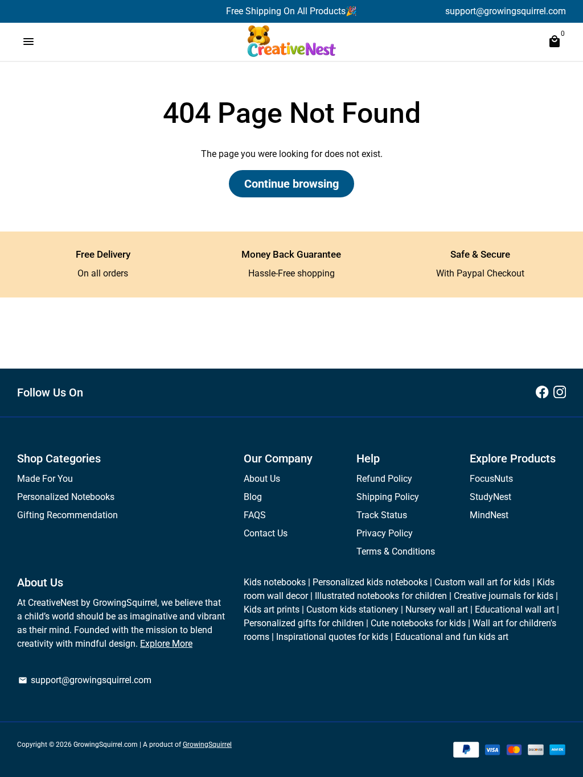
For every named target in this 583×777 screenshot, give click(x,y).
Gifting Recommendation (67, 515)
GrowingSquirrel (207, 745)
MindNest (489, 515)
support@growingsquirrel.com (84, 680)
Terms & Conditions (395, 551)
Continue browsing (291, 184)
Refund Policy (384, 478)
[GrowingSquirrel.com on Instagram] (559, 392)
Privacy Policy (384, 533)
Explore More (166, 643)
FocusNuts (491, 478)
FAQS (255, 515)
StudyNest (490, 496)
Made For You (45, 478)
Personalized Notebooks (65, 496)
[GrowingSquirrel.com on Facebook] (542, 392)
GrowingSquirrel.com (105, 745)
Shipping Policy (387, 496)
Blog (253, 496)
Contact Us (266, 533)
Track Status (381, 515)
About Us (262, 478)
